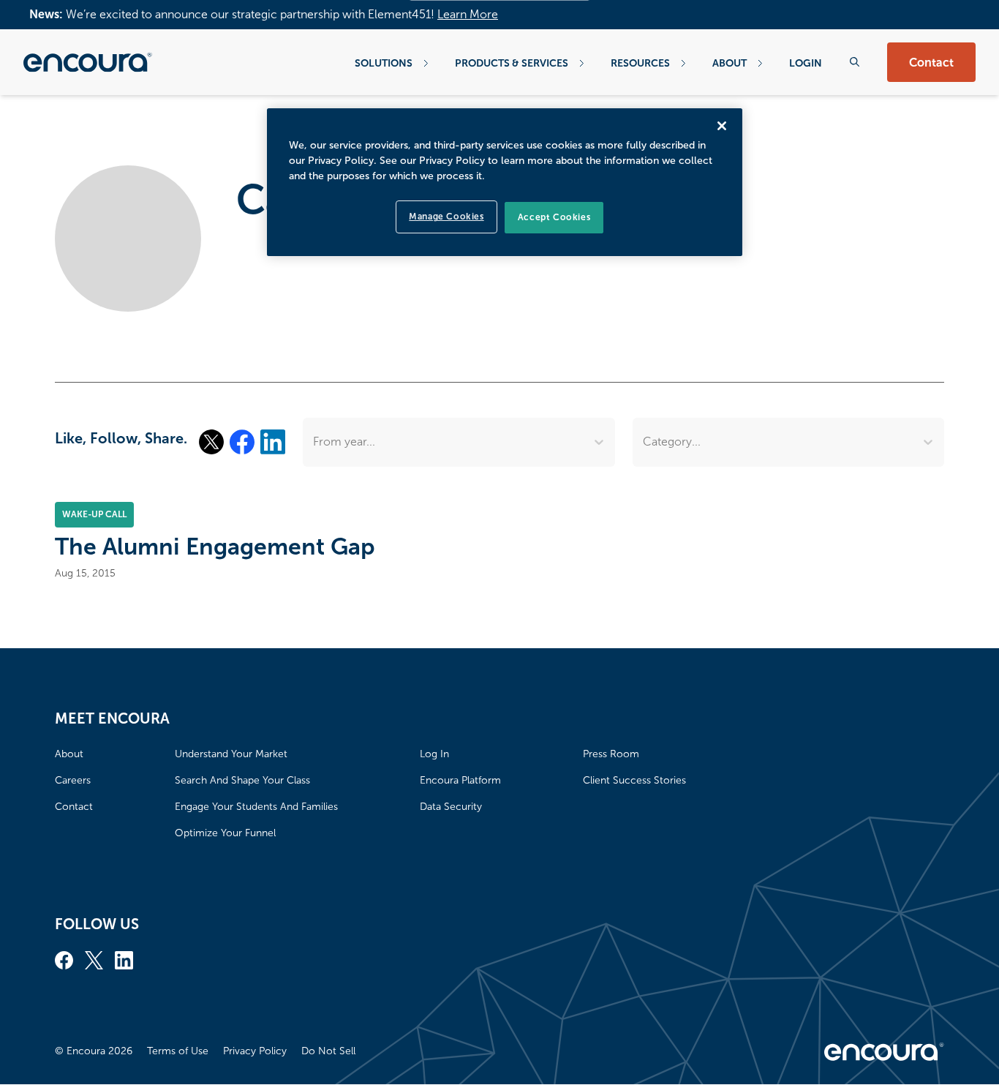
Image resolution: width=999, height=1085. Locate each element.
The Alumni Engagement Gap (215, 546)
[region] (504, 182)
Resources (640, 63)
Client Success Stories (634, 780)
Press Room (611, 753)
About (729, 63)
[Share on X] (211, 441)
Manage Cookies (446, 216)
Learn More (467, 14)
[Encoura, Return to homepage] (87, 62)
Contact (931, 62)
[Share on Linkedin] (272, 441)
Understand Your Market (231, 753)
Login (805, 63)
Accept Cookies (554, 217)
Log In (434, 753)
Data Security (451, 806)
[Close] (722, 126)
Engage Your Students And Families (256, 806)
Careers (73, 780)
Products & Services (511, 63)
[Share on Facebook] (242, 441)
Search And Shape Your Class (242, 780)
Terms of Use (177, 1050)
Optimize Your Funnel (225, 832)
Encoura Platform (460, 780)
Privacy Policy (255, 1050)
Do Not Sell (328, 1050)
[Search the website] (854, 62)
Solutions (383, 63)
